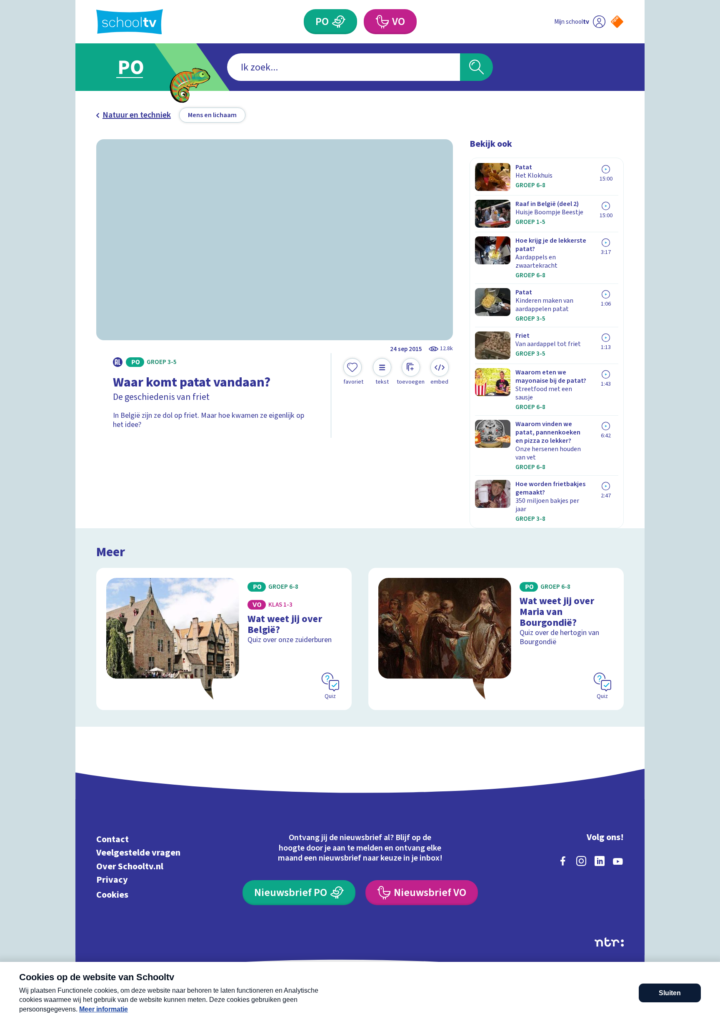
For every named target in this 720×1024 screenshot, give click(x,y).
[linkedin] (599, 861)
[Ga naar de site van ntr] (609, 942)
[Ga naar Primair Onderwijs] (137, 67)
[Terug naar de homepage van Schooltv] (129, 22)
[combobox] (343, 67)
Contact (112, 839)
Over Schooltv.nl (129, 866)
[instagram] (581, 861)
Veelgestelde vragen (138, 852)
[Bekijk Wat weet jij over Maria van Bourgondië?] (496, 639)
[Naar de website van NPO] (617, 21)
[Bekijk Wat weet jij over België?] (224, 639)
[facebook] (563, 861)
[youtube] (618, 861)
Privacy (112, 879)
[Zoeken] (476, 67)
